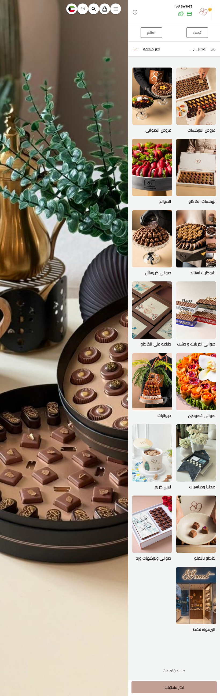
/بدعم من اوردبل (174, 670)
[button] (174, 12)
